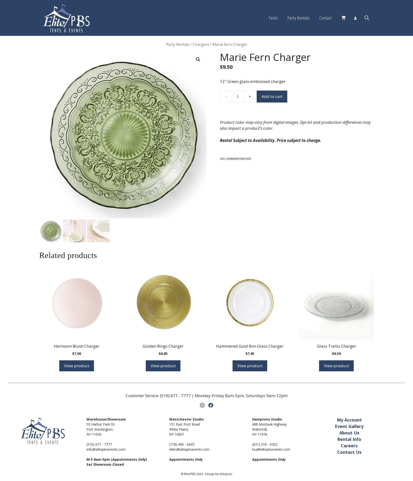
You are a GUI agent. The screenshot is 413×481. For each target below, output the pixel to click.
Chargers (201, 44)
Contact (325, 18)
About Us (349, 433)
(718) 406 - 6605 (182, 444)
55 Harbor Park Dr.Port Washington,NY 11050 (101, 429)
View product (76, 365)
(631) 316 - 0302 (264, 444)
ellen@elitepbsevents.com (189, 449)
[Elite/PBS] (66, 18)
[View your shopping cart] (344, 18)
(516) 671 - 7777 (175, 395)
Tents (273, 18)
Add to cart (272, 96)
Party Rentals (299, 18)
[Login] (355, 17)
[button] (367, 18)
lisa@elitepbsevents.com (271, 449)
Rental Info (349, 439)
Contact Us (349, 452)
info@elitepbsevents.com (106, 449)
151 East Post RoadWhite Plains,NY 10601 (184, 429)
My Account (349, 420)
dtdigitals (225, 474)
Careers (349, 446)
